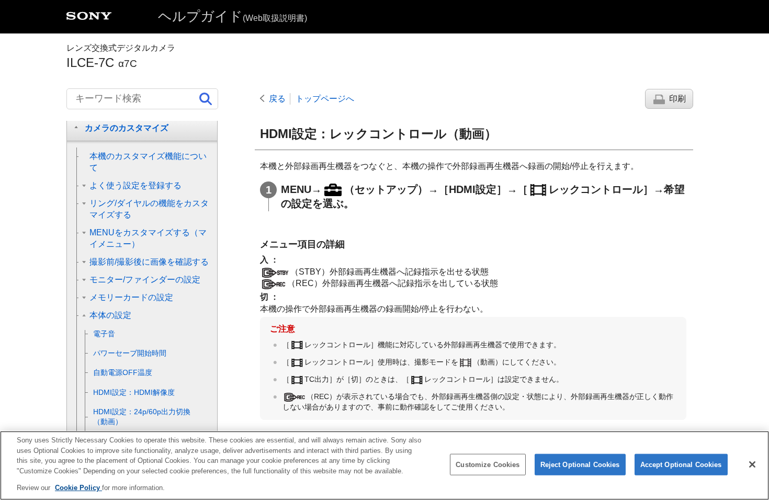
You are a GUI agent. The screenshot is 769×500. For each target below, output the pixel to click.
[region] (384, 465)
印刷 (677, 98)
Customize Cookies (487, 465)
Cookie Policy (78, 488)
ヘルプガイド (232, 16)
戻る (277, 98)
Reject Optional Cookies (580, 465)
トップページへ (325, 98)
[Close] (752, 464)
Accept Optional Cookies (681, 465)
